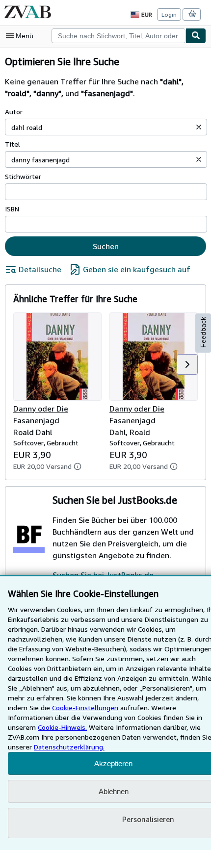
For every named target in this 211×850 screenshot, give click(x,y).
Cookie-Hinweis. (62, 727)
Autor (14, 111)
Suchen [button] (106, 246)
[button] (199, 127)
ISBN (12, 209)
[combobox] (118, 35)
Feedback (203, 332)
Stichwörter (23, 176)
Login (169, 14)
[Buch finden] (196, 35)
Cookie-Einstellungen (85, 707)
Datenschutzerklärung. (69, 747)
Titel (12, 144)
